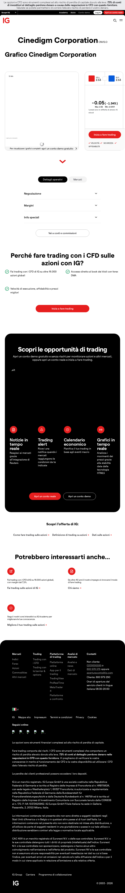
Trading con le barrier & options (39, 671)
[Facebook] (14, 732)
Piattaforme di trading (57, 655)
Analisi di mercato (73, 655)
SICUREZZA (108, 143)
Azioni (15, 668)
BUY (117, 77)
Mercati (77, 179)
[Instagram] (21, 732)
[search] (115, 20)
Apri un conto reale (114, 12)
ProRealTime (57, 682)
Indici (15, 659)
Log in (98, 12)
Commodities (19, 672)
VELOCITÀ (95, 143)
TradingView (57, 678)
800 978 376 (93, 669)
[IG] (6, 20)
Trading (37, 653)
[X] (28, 732)
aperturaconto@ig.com (100, 672)
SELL (98, 77)
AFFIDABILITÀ (94, 146)
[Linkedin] (43, 732)
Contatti (91, 653)
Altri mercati (19, 676)
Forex (15, 663)
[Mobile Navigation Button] (121, 20)
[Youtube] (36, 732)
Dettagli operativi (52, 179)
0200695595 (94, 665)
